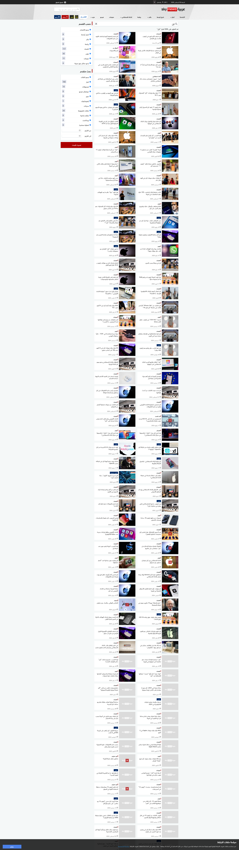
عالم (150, 17)
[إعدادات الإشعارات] (76, 17)
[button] (65, 17)
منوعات (111, 17)
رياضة (139, 17)
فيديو (102, 17)
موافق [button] (12, 846)
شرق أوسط (160, 17)
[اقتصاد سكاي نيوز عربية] (83, 17)
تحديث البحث (76, 144)
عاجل (72, 17)
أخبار (173, 17)
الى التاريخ (88, 136)
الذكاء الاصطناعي (127, 17)
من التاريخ (88, 130)
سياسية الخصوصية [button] (123, 846)
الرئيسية (182, 17)
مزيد (93, 17)
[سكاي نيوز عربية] (173, 9)
